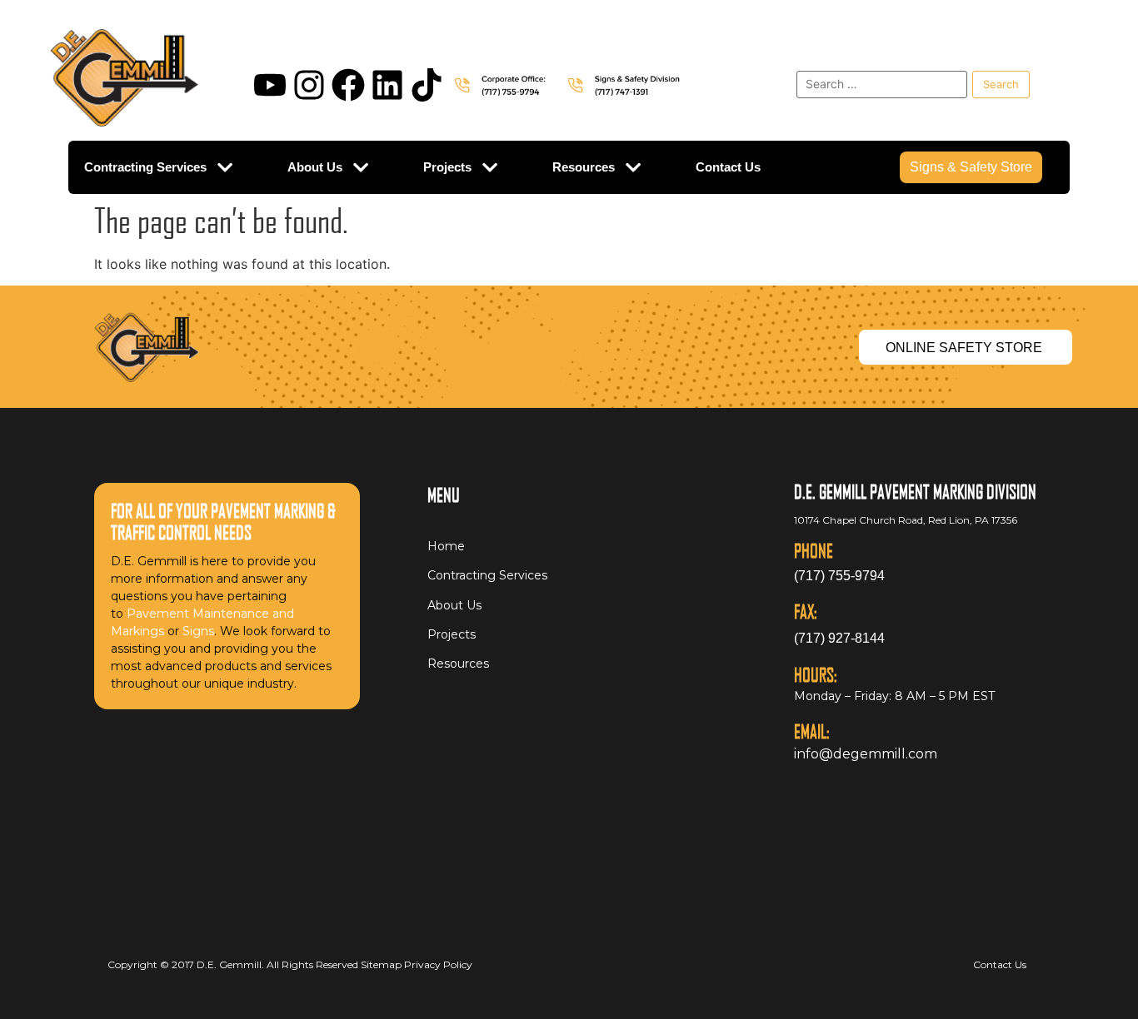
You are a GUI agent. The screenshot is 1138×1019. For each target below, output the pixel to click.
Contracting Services (145, 167)
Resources (583, 167)
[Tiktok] (426, 85)
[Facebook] (348, 85)
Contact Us (728, 167)
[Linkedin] (387, 85)
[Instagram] (309, 85)
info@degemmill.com (865, 754)
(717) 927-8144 (839, 638)
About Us (314, 167)
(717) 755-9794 (839, 576)
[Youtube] (270, 85)
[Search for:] (881, 84)
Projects (447, 167)
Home (446, 546)
